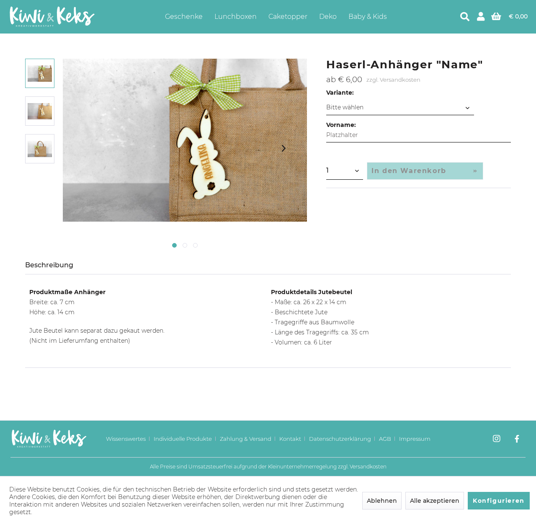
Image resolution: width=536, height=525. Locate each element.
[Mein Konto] (481, 16)
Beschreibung (49, 265)
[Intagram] (497, 439)
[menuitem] (184, 16)
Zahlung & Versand (245, 438)
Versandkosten (368, 466)
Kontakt (290, 438)
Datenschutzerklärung (340, 438)
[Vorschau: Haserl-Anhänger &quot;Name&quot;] (39, 73)
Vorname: (341, 125)
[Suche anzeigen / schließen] (465, 16)
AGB (385, 438)
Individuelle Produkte (183, 438)
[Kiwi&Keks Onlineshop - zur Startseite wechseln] (52, 16)
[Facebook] (517, 439)
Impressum (414, 438)
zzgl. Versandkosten (393, 79)
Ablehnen (382, 500)
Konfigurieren (499, 500)
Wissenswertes (126, 438)
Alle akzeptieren (434, 500)
